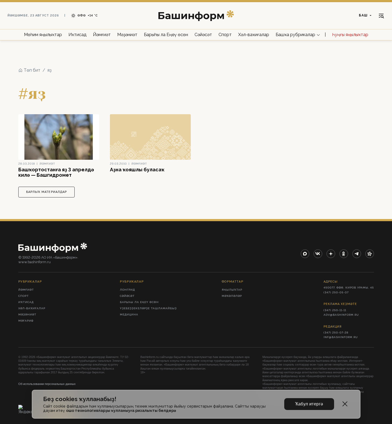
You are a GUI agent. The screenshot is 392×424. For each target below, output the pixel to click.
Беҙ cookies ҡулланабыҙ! (79, 399)
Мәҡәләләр (232, 295)
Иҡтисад (77, 34)
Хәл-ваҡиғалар (253, 34)
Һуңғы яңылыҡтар (350, 34)
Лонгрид (127, 289)
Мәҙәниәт (127, 34)
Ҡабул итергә (309, 404)
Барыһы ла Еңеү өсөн (166, 34)
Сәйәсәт (203, 34)
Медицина (129, 314)
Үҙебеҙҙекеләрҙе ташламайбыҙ (148, 308)
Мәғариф (25, 320)
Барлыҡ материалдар (46, 192)
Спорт (225, 34)
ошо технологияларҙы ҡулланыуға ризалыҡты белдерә (121, 410)
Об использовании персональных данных (47, 383)
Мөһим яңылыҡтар (43, 34)
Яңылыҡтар (232, 289)
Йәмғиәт (102, 34)
